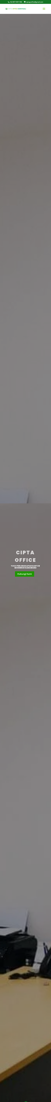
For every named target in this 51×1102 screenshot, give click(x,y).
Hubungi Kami (24, 573)
